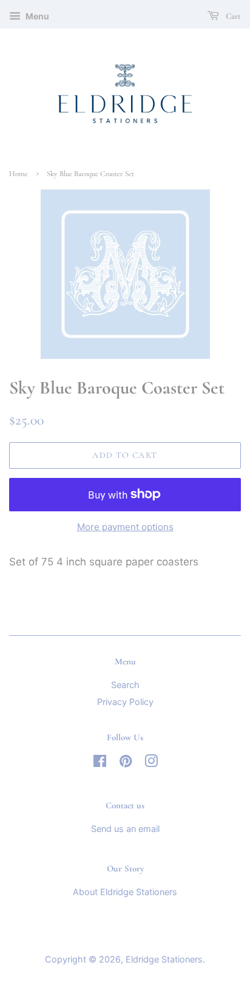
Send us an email (125, 828)
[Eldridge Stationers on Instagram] (151, 763)
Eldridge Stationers (164, 959)
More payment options (125, 527)
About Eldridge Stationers (125, 892)
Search (125, 685)
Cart (232, 16)
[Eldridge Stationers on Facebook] (100, 763)
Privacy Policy (125, 702)
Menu (36, 16)
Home (18, 174)
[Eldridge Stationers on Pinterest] (125, 763)
